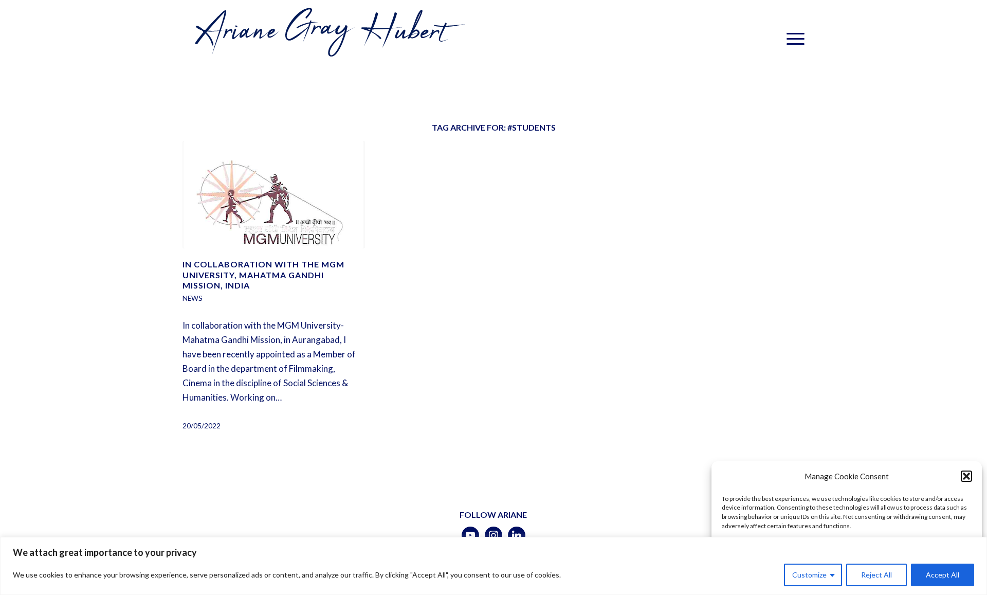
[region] (493, 566)
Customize (809, 574)
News (192, 298)
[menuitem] (792, 38)
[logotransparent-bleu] (327, 38)
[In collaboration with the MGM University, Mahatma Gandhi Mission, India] (273, 194)
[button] (966, 476)
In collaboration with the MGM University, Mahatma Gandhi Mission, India (263, 275)
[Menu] (792, 38)
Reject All (876, 574)
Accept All (942, 574)
